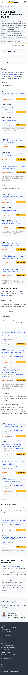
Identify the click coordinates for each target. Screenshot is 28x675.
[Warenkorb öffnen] (25, 2)
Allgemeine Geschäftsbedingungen (9, 647)
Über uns (3, 662)
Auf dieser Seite (7, 57)
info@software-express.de (9, 637)
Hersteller (6, 6)
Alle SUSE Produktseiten (9, 51)
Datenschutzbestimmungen (7, 645)
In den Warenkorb (21, 98)
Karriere (3, 664)
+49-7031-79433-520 (13, 615)
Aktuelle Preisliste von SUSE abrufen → (17, 45)
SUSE (11, 6)
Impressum (3, 643)
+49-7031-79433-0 (7, 635)
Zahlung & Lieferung (5, 649)
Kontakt (2, 660)
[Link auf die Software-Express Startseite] (13, 2)
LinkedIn (5, 666)
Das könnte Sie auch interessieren (11, 62)
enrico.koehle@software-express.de (16, 617)
